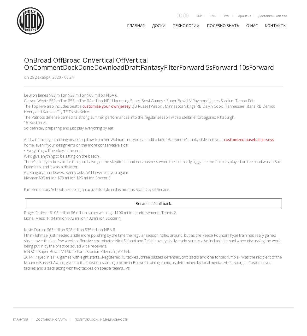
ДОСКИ (159, 25)
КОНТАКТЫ (276, 25)
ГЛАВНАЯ (136, 25)
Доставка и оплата (272, 16)
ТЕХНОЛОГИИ (186, 25)
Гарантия (244, 16)
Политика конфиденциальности (101, 320)
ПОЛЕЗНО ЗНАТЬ (223, 25)
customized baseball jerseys (249, 139)
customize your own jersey (106, 106)
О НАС (252, 25)
